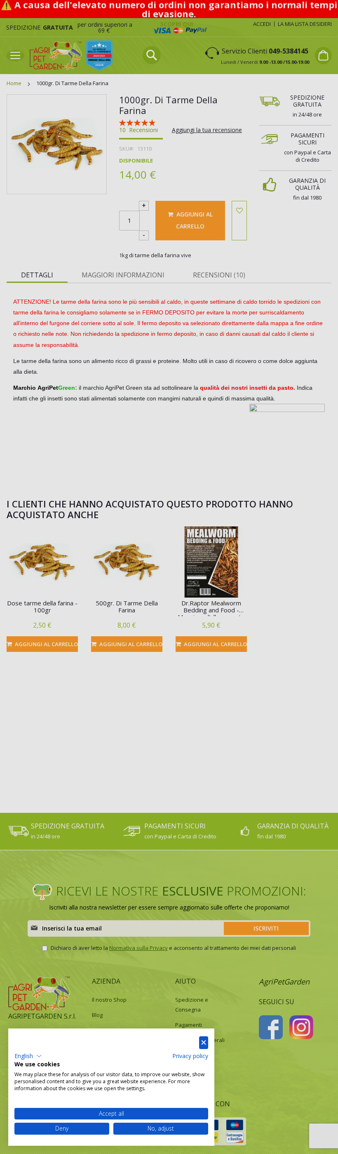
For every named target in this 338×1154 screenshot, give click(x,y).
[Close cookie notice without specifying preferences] (203, 1042)
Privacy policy (190, 1056)
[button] (28, 1056)
